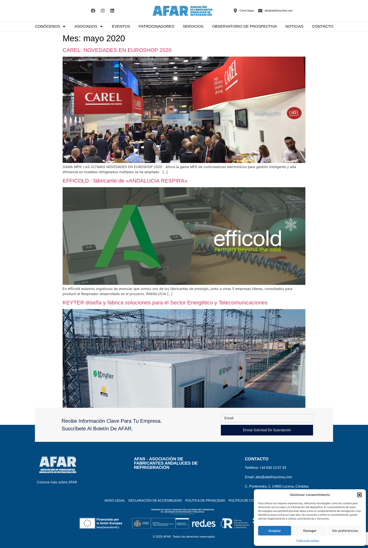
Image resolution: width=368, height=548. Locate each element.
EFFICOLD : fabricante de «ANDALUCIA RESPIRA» (125, 181)
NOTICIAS (294, 26)
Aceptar (274, 531)
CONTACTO (322, 26)
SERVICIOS (193, 26)
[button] (359, 495)
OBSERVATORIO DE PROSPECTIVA (244, 26)
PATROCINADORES (156, 26)
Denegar (309, 531)
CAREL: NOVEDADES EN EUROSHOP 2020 (117, 50)
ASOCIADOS (86, 26)
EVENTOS (121, 26)
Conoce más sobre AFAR (57, 482)
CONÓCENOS (47, 26)
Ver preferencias (345, 531)
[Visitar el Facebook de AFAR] (93, 10)
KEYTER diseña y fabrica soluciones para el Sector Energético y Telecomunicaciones (165, 302)
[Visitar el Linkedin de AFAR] (112, 10)
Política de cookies (307, 540)
